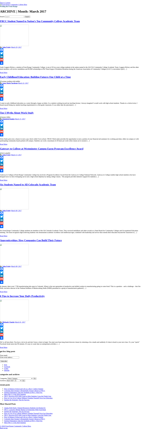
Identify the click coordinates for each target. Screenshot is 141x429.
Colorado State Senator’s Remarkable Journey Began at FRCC (24, 391)
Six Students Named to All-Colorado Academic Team (28, 184)
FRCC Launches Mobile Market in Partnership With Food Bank (25, 410)
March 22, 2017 (23, 83)
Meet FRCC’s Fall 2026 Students (15, 394)
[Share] (70, 63)
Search (2, 16)
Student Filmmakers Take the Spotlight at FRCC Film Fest (23, 392)
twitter (6, 368)
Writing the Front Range (8, 6)
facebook (7, 367)
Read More (3, 72)
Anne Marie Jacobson (10, 83)
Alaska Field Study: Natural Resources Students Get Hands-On (24, 408)
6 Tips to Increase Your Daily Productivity (22, 296)
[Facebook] (70, 50)
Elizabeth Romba (8, 119)
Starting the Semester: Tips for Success (17, 400)
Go (35, 378)
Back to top (4, 428)
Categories (3, 378)
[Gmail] (70, 59)
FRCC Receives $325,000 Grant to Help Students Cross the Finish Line (28, 396)
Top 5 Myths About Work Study (17, 112)
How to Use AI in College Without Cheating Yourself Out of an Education (28, 398)
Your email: (4, 355)
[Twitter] (70, 53)
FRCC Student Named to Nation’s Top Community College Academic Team (40, 21)
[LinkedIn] (70, 56)
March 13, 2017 (16, 155)
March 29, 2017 (16, 47)
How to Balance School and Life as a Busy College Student (23, 389)
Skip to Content (5, 3)
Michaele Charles (8, 322)
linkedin (6, 370)
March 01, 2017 (20, 322)
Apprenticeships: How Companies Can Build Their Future (31, 240)
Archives (3, 380)
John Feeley (6, 47)
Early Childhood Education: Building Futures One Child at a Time (35, 77)
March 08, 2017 (16, 211)
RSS (5, 365)
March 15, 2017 (20, 119)
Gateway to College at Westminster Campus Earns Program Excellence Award (41, 148)
